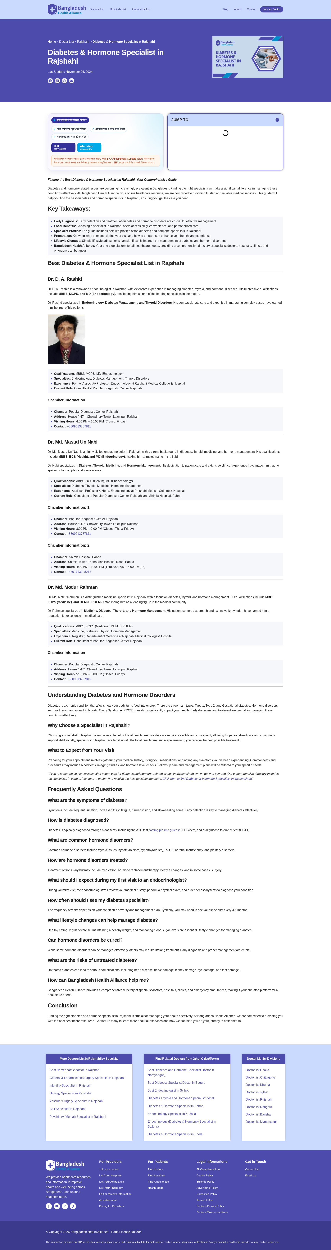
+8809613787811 (79, 426)
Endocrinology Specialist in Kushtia (172, 1113)
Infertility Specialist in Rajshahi (70, 1085)
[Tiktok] (73, 1206)
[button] (50, 80)
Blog (225, 9)
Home (52, 41)
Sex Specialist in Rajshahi (67, 1109)
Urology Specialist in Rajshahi (70, 1093)
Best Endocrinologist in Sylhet (168, 1090)
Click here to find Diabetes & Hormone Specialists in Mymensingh (207, 778)
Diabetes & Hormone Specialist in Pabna (175, 1106)
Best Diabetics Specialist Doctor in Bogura (176, 1082)
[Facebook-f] (49, 1206)
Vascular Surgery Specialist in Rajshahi (76, 1101)
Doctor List (66, 41)
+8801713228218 (79, 571)
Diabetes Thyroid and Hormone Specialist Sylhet (181, 1098)
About (237, 9)
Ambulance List (141, 9)
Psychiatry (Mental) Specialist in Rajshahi (78, 1116)
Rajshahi (83, 41)
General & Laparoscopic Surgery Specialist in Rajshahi (87, 1077)
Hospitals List (118, 9)
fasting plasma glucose (165, 830)
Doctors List (97, 9)
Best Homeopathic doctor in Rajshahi (75, 1070)
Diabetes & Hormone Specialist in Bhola (175, 1134)
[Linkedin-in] (65, 1206)
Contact (251, 9)
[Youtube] (57, 1206)
